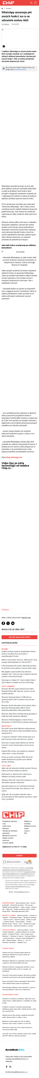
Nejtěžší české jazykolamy (10, 907)
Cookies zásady (7, 843)
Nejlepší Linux (22, 942)
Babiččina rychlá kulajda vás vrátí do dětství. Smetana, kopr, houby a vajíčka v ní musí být (16, 1022)
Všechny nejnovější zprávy (19, 637)
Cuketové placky (9, 921)
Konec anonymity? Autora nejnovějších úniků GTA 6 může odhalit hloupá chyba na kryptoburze (18, 982)
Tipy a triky (6, 766)
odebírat (19, 855)
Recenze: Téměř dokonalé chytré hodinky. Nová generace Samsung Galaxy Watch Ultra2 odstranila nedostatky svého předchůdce (19, 708)
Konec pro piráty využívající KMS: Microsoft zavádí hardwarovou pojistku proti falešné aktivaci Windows (17, 759)
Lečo (20, 924)
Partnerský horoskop (17, 905)
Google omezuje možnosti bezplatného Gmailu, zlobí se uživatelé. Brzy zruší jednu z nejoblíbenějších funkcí (19, 654)
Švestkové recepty (29, 924)
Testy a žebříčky (8, 686)
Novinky (8, 8)
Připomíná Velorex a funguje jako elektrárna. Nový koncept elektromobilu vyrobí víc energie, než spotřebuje (18, 969)
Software (5, 609)
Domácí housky (7, 926)
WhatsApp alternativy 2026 (20, 911)
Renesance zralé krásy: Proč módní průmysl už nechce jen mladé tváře (17, 1028)
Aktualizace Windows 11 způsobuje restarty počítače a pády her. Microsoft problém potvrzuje (19, 962)
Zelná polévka (20, 921)
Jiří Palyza (5, 24)
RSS (25, 833)
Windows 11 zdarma (16, 936)
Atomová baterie (9, 938)
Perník (15, 924)
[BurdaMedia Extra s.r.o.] (13, 815)
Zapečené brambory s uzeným (23, 926)
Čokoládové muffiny (16, 917)
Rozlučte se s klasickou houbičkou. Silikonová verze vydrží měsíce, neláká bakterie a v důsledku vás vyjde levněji (19, 1001)
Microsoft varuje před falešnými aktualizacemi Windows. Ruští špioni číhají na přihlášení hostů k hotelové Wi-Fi (19, 731)
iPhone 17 (21, 940)
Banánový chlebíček (30, 917)
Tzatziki (28, 921)
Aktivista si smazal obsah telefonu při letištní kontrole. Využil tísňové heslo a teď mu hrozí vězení (18, 745)
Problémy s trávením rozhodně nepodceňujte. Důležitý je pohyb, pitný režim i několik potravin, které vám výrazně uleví (19, 1009)
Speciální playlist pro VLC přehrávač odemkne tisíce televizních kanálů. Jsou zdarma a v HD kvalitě (18, 788)
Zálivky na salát (31, 919)
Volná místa (6, 826)
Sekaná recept (7, 924)
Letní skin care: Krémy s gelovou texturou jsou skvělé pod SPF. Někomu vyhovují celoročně (19, 1035)
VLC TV (28, 940)
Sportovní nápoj (20, 919)
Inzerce (27, 831)
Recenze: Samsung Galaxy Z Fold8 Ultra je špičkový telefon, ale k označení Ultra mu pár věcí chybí (18, 699)
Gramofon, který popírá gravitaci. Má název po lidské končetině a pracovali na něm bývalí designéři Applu (19, 976)
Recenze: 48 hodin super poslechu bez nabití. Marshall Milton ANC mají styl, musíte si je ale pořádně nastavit (18, 691)
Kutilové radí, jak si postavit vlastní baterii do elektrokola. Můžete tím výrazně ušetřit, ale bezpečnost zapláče (16, 954)
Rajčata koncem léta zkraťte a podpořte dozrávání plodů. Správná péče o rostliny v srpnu (18, 1016)
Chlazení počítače (22, 930)
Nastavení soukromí (9, 835)
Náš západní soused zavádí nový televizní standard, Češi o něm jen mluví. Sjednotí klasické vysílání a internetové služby (19, 674)
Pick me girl (28, 905)
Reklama (5, 828)
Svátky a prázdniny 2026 (22, 909)
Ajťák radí (9, 909)
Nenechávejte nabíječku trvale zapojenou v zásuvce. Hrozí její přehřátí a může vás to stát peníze (19, 988)
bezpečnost (7, 726)
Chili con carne (8, 919)
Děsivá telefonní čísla (22, 903)
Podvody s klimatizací (9, 942)
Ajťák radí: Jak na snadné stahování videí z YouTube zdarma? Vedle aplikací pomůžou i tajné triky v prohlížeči (19, 796)
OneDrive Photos (14, 934)
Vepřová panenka (22, 915)
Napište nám (26, 617)
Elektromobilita (11, 940)
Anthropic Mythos (30, 936)
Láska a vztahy (25, 907)
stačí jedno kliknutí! (20, 69)
